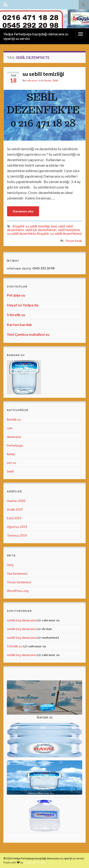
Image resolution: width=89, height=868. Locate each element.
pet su (11, 463)
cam (10, 428)
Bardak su (14, 419)
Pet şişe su (16, 295)
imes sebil (58, 226)
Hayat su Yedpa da (22, 305)
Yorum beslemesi (19, 582)
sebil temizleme (69, 230)
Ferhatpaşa (15, 445)
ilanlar (47, 80)
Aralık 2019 (15, 509)
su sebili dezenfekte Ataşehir (28, 233)
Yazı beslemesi (17, 573)
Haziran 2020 (16, 501)
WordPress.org (18, 591)
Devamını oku (23, 211)
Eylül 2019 (14, 518)
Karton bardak (19, 324)
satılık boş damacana (21, 620)
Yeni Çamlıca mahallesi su (28, 334)
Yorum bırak (73, 241)
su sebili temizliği (43, 74)
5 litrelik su (16, 315)
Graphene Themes (35, 862)
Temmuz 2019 (17, 535)
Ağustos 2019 (17, 527)
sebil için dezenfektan (41, 230)
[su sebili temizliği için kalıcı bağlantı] (44, 115)
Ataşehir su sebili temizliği (31, 226)
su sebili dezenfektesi (66, 233)
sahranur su (33, 80)
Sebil (55, 80)
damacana (14, 437)
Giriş (10, 565)
